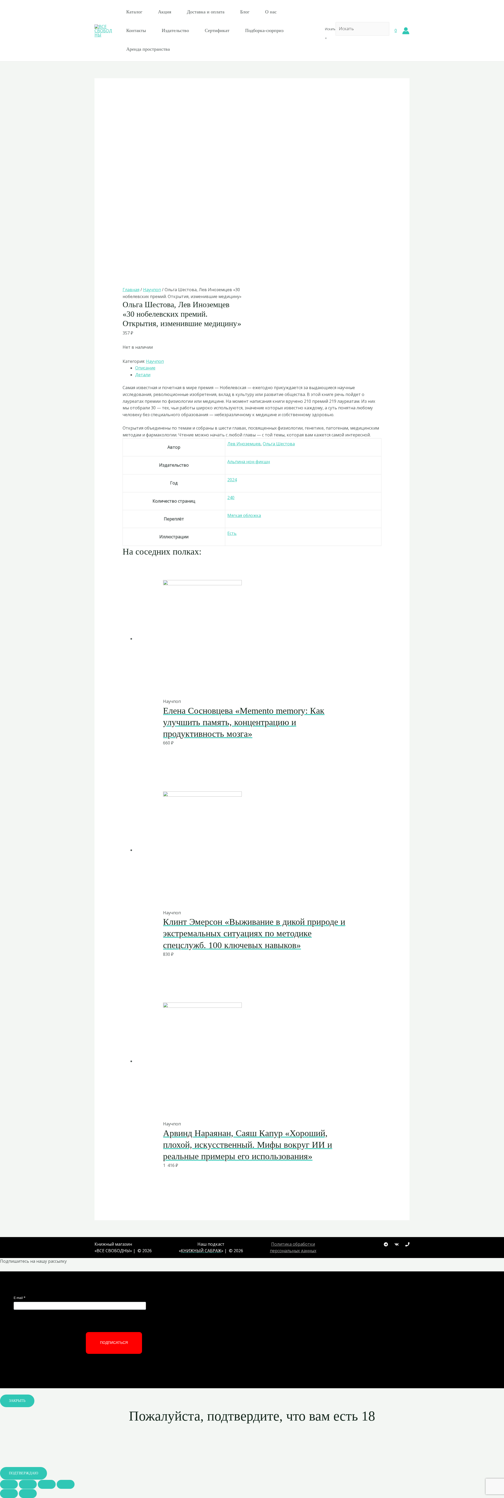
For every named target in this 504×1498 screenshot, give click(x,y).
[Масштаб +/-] (66, 1484)
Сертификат (217, 30)
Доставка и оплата (205, 11)
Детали (142, 375)
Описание (145, 368)
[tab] (258, 368)
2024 (232, 480)
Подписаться (114, 1342)
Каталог (134, 11)
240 (230, 497)
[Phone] (407, 1244)
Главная (131, 290)
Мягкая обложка (244, 515)
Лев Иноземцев (244, 444)
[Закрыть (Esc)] (9, 1484)
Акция (164, 11)
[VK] (397, 1244)
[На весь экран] (47, 1484)
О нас (271, 11)
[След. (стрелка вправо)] (28, 1493)
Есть (232, 533)
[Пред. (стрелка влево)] (9, 1493)
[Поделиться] (28, 1484)
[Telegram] (386, 1244)
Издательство (175, 30)
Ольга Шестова (279, 444)
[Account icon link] (406, 30)
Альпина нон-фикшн (248, 461)
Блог (244, 11)
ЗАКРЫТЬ (17, 1401)
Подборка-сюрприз (264, 30)
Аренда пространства (148, 49)
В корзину (238, 687)
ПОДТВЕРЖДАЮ (23, 1473)
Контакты (136, 30)
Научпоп (152, 290)
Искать (330, 29)
